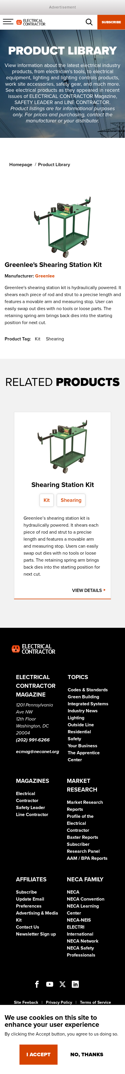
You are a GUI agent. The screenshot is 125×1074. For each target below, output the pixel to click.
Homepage (20, 165)
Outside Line (81, 725)
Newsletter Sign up (36, 934)
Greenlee (45, 276)
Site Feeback (26, 1002)
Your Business (82, 746)
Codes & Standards (88, 690)
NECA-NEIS (79, 920)
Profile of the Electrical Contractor (80, 823)
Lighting (76, 718)
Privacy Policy (59, 1002)
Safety (74, 739)
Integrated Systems (88, 704)
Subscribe (111, 22)
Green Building (83, 697)
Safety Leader (30, 808)
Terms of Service (95, 1002)
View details (87, 590)
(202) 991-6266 (33, 740)
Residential (79, 732)
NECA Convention (85, 899)
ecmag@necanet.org (37, 752)
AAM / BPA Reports (87, 858)
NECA (73, 892)
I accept (38, 1054)
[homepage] (30, 22)
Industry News (83, 711)
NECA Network (83, 941)
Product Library (54, 165)
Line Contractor (32, 815)
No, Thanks (86, 1054)
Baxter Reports (82, 837)
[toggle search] (89, 22)
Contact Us (27, 927)
